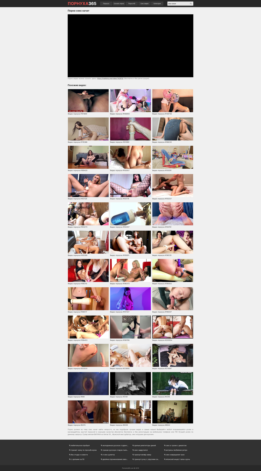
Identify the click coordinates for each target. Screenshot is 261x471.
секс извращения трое (175, 455)
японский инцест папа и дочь (178, 459)
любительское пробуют (80, 445)
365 (82, 3)
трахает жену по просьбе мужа (84, 450)
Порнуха (106, 3)
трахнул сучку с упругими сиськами (148, 459)
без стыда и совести (79, 455)
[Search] (191, 4)
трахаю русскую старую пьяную (116, 450)
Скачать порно (119, 3)
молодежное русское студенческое (116, 445)
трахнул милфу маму (142, 455)
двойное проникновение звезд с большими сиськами (116, 459)
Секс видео (144, 3)
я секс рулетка (109, 455)
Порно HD (131, 3)
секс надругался (141, 450)
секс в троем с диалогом (176, 445)
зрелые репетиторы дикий (145, 445)
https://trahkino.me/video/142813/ (110, 78)
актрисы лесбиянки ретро (176, 450)
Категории (157, 3)
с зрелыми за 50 (77, 459)
